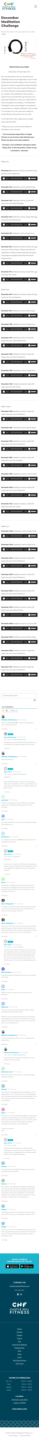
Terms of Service (25, 1435)
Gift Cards (19, 1363)
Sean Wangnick (18, 947)
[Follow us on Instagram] (21, 1294)
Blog (19, 1351)
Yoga (3, 34)
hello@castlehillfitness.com (20, 1286)
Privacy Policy (13, 1435)
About (19, 1329)
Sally (14, 1145)
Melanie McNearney (19, 739)
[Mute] (29, 178)
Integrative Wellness (19, 1345)
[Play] (4, 178)
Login (20, 1357)
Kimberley (16, 856)
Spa (19, 1341)
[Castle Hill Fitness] (9, 6)
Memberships (19, 1348)
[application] (19, 178)
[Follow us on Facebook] (18, 1294)
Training (19, 1332)
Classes (19, 1335)
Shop (19, 1354)
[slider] (33, 178)
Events (19, 1338)
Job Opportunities (19, 1360)
